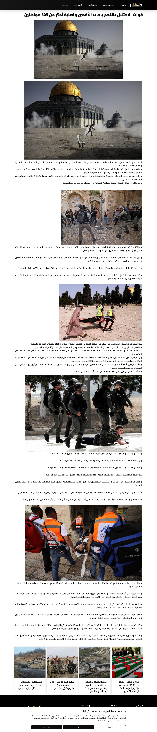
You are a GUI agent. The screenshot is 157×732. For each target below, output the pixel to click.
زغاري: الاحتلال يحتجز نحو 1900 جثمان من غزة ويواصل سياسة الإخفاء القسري (129, 686)
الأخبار (124, 5)
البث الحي (65, 5)
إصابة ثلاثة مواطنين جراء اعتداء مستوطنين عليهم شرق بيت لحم (62, 685)
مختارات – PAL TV (108, 5)
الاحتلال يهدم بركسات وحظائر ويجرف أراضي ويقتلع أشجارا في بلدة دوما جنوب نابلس (96, 686)
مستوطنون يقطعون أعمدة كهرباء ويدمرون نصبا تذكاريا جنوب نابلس (30, 685)
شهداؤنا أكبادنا (92, 5)
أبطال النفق (78, 5)
